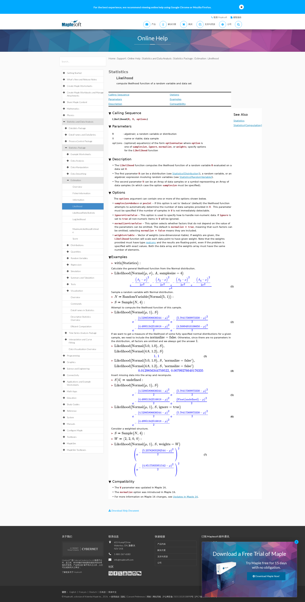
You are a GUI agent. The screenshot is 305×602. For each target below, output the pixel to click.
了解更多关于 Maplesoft (72, 572)
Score (75, 238)
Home (111, 58)
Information (78, 199)
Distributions (77, 245)
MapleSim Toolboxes (76, 450)
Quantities (76, 251)
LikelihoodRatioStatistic (84, 212)
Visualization (77, 290)
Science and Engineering (78, 368)
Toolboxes (72, 437)
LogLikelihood (79, 219)
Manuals (71, 423)
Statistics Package (77, 147)
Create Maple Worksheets (79, 86)
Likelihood (77, 206)
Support (121, 58)
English (73, 592)
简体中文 (112, 592)
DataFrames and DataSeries (82, 134)
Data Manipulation (79, 167)
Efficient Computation (81, 326)
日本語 (102, 592)
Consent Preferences (136, 596)
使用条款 (115, 596)
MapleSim (71, 443)
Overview (77, 186)
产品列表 (161, 544)
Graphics (71, 362)
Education (71, 397)
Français (83, 592)
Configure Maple (75, 430)
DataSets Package (77, 128)
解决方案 (161, 550)
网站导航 (157, 596)
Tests (73, 284)
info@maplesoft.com (123, 559)
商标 (149, 596)
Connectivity (73, 375)
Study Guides (73, 404)
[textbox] (128, 263)
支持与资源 (162, 556)
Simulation (76, 271)
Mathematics (73, 108)
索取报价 (237, 17)
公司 (159, 562)
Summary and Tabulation (82, 277)
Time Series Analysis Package (83, 333)
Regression (76, 264)
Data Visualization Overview (82, 349)
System (70, 417)
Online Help (134, 58)
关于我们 (67, 536)
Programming (73, 355)
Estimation (76, 180)
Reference (72, 410)
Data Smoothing (78, 173)
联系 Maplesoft (220, 17)
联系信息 (113, 536)
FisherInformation (81, 193)
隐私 (123, 596)
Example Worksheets (81, 154)
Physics (70, 115)
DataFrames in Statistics (82, 310)
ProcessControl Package (80, 141)
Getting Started (74, 73)
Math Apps (72, 391)
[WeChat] (139, 573)
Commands (76, 303)
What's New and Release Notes (82, 79)
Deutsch (93, 592)
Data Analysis (77, 160)
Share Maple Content (77, 102)
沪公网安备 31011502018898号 (178, 596)
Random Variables (79, 258)
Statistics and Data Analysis (80, 121)
